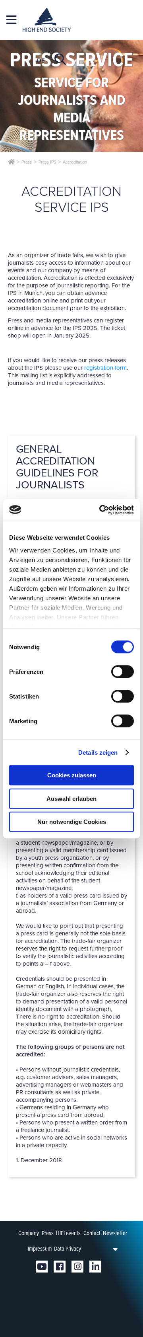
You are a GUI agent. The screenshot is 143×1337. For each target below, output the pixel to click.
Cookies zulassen (71, 775)
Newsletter (115, 1233)
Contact (91, 1233)
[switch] (122, 671)
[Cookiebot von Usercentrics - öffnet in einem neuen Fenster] (101, 510)
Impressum (40, 1248)
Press (48, 1233)
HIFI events (68, 1233)
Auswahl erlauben (71, 798)
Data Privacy (67, 1248)
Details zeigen (98, 752)
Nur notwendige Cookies (71, 821)
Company (28, 1233)
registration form (105, 367)
